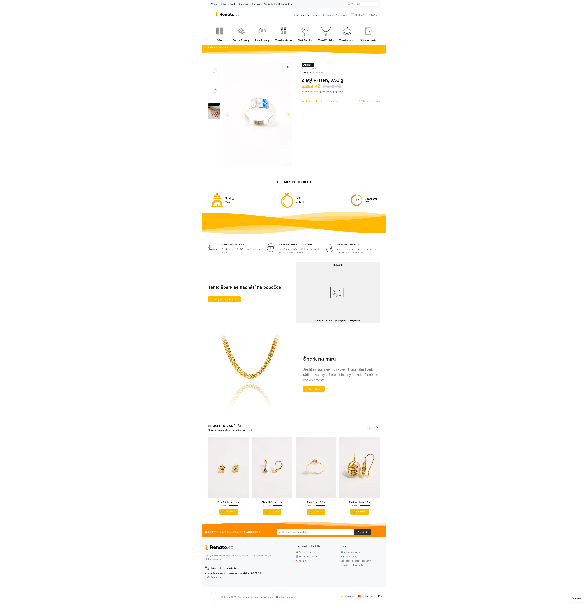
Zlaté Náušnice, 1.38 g (228, 502)
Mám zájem (314, 389)
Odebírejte (362, 532)
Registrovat (341, 15)
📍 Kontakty (301, 561)
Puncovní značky (349, 556)
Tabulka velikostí (314, 101)
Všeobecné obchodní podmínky (356, 561)
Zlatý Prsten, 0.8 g (316, 502)
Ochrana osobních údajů (353, 565)
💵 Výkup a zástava (350, 552)
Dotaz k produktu (371, 101)
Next (288, 114)
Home (210, 47)
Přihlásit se (328, 15)
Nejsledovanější (224, 426)
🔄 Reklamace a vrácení (307, 556)
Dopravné (315, 91)
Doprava (334, 101)
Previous (227, 114)
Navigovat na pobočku (224, 299)
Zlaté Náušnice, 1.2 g (272, 502)
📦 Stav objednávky (305, 552)
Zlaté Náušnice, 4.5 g (359, 502)
